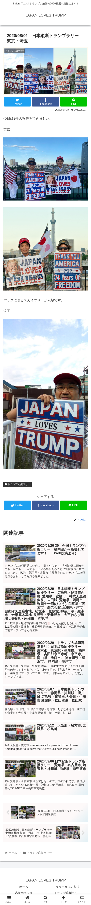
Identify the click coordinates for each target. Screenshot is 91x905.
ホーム (23, 886)
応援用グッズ (24, 893)
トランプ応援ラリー (18, 484)
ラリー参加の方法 (67, 886)
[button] (82, 559)
